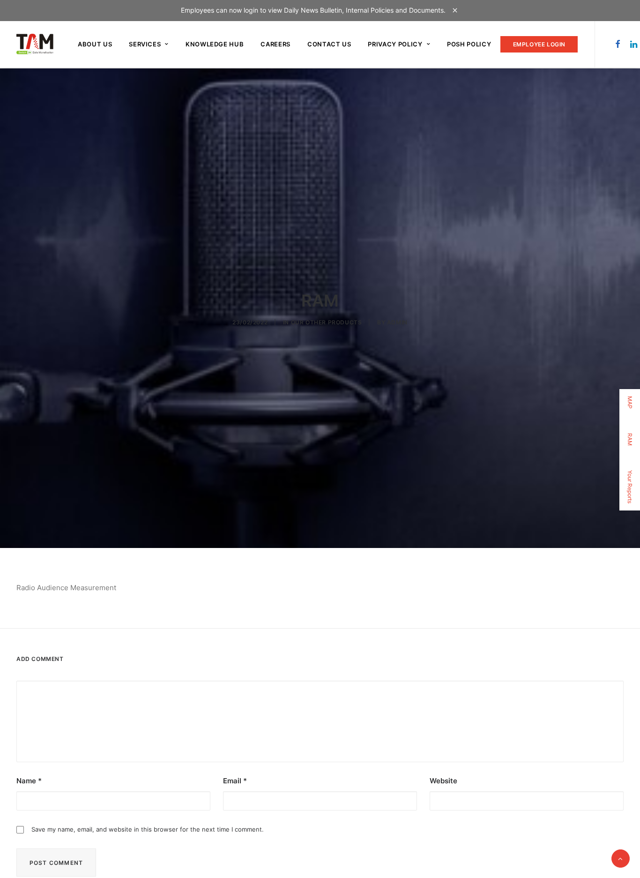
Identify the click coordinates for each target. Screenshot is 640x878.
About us (95, 44)
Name (29, 780)
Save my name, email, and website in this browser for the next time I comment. (147, 829)
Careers (275, 44)
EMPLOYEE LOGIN (539, 44)
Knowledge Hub (215, 44)
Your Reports (629, 486)
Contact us (329, 44)
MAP (629, 402)
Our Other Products (326, 322)
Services (145, 44)
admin (397, 322)
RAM (629, 439)
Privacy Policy (395, 44)
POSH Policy (469, 44)
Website (443, 780)
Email (235, 780)
